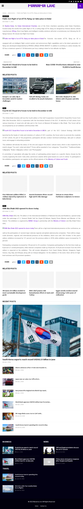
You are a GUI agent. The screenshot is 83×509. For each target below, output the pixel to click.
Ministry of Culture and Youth (58, 159)
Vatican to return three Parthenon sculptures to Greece (68, 195)
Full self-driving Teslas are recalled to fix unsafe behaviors (41, 97)
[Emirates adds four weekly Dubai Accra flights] (8, 488)
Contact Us (43, 506)
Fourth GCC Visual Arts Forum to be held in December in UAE (20, 66)
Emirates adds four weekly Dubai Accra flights (26, 487)
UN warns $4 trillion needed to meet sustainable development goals (14, 292)
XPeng (14, 31)
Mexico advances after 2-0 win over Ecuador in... (31, 367)
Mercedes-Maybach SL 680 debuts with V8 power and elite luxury (67, 98)
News (4, 108)
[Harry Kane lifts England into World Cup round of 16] (8, 393)
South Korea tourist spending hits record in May (31, 425)
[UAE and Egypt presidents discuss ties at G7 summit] (49, 450)
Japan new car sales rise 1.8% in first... (27, 379)
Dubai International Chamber (27, 26)
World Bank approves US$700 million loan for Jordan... (33, 402)
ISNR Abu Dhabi (8, 216)
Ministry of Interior (59, 221)
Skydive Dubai (9, 26)
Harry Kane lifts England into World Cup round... (31, 390)
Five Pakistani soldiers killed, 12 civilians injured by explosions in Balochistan (14, 196)
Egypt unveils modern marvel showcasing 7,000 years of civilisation (66, 292)
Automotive (5, 16)
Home (36, 506)
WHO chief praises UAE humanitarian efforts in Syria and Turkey (41, 292)
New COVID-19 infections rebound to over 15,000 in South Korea (63, 66)
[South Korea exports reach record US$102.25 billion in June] (41, 331)
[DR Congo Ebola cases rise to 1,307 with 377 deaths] (8, 416)
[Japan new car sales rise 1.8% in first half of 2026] (8, 382)
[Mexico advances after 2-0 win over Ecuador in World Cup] (8, 370)
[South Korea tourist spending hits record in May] (8, 427)
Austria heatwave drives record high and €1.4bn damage (40, 195)
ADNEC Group (33, 221)
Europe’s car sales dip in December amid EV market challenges (12, 98)
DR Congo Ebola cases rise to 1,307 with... (28, 413)
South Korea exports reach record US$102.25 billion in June (29, 359)
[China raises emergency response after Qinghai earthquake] (49, 461)
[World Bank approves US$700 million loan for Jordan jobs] (8, 404)
